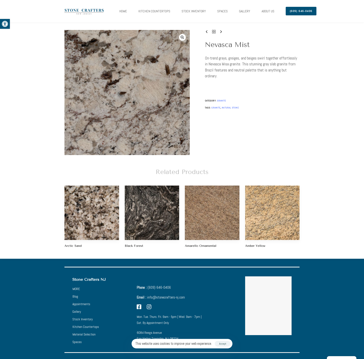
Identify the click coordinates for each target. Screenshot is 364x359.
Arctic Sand (73, 246)
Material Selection (84, 334)
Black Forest (134, 246)
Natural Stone (230, 107)
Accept (222, 343)
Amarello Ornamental (200, 246)
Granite (221, 100)
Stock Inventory (194, 11)
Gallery (244, 11)
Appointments (81, 304)
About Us (268, 11)
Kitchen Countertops (154, 11)
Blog (75, 296)
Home (123, 11)
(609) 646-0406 (154, 287)
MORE (76, 289)
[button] (5, 24)
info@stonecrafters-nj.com (161, 297)
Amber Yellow (255, 246)
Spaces (222, 11)
